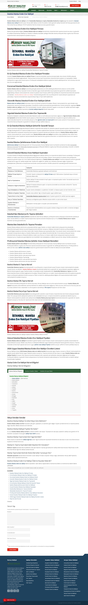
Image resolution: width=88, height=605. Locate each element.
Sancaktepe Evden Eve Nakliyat (52, 578)
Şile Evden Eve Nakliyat (50, 582)
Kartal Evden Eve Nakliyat (51, 569)
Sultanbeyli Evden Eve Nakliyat (52, 580)
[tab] (16, 371)
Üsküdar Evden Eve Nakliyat (51, 589)
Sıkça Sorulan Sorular (15, 499)
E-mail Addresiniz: (11, 532)
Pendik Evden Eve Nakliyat (51, 576)
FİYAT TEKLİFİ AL (75, 5)
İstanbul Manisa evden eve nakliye (16, 463)
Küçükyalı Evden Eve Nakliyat (52, 571)
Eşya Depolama (30, 580)
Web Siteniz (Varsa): (11, 538)
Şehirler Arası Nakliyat (31, 574)
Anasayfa (33, 10)
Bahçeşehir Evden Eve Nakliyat (71, 574)
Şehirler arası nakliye (24, 247)
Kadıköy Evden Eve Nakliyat (51, 567)
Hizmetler (49, 10)
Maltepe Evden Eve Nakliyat (51, 574)
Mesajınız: (9, 511)
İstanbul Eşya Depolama (32, 563)
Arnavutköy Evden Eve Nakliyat (71, 563)
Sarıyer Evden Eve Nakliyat (70, 593)
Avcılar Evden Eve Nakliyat (70, 567)
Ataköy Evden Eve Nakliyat (70, 565)
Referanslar (64, 10)
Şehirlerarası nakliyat (12, 145)
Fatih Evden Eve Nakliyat (70, 582)
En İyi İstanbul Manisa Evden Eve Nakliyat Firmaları (23, 475)
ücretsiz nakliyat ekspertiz (36, 109)
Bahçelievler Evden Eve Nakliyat (71, 571)
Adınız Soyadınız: (10, 527)
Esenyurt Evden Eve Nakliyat (70, 578)
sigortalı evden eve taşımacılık (45, 120)
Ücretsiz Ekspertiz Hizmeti (32, 565)
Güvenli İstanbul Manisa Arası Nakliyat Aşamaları (23, 487)
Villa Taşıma (29, 582)
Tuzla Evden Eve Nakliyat (51, 585)
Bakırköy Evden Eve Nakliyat (70, 576)
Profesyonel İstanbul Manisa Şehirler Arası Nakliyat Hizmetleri (26, 493)
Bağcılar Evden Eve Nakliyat (70, 569)
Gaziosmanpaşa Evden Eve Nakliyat (70, 585)
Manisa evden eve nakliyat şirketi (16, 103)
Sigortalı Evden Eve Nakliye (32, 567)
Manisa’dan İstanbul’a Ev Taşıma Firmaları (21, 491)
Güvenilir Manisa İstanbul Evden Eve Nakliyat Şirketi (23, 479)
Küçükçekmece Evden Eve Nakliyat (72, 591)
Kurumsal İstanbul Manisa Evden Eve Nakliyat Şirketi (24, 477)
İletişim (72, 10)
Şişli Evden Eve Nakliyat (69, 595)
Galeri (55, 10)
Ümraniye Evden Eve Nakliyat (52, 587)
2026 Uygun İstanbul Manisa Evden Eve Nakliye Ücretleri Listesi (27, 497)
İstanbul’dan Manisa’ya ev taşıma (15, 216)
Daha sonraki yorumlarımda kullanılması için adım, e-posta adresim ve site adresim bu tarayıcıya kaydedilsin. (31, 546)
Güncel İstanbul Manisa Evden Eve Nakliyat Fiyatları (23, 495)
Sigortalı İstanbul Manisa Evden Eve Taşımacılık (22, 481)
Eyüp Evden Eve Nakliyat (69, 580)
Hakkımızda (41, 10)
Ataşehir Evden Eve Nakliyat (51, 563)
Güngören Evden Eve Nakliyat (71, 589)
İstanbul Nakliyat (73, 1)
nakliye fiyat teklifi (31, 433)
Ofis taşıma (48, 287)
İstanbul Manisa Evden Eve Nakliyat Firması (21, 473)
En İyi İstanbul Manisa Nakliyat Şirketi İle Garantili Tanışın (25, 483)
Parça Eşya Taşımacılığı (32, 576)
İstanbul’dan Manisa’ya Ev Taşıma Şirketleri (21, 489)
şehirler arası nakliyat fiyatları (43, 344)
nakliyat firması (48, 174)
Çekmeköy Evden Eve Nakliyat (52, 565)
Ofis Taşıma (29, 578)
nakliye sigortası (27, 439)
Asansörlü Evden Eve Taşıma (33, 569)
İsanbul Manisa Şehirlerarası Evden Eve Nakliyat (22, 485)
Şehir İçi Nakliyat (30, 571)
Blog (80, 1)
